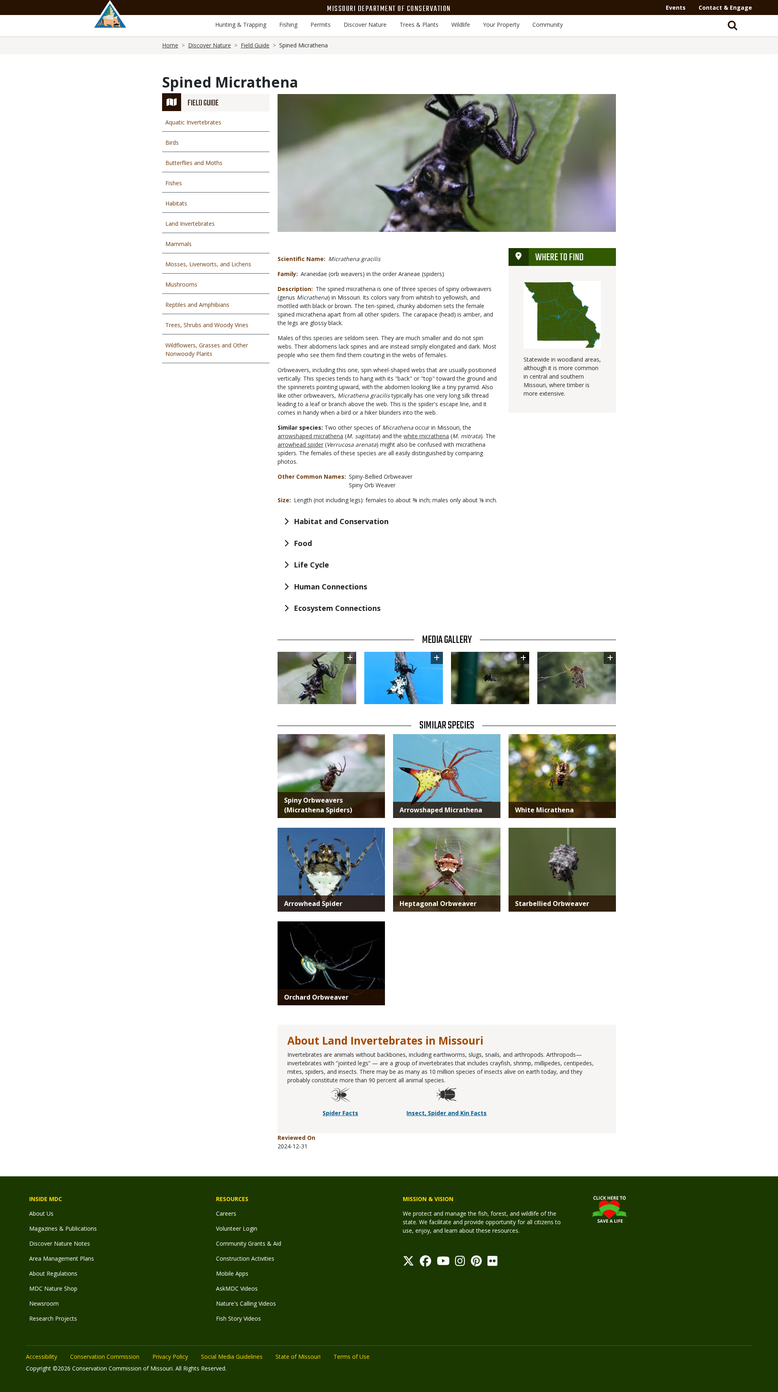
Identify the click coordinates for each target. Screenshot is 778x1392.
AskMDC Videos (237, 1288)
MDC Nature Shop (53, 1288)
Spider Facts (340, 1113)
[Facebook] (425, 1263)
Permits (320, 24)
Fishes (173, 183)
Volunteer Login (236, 1228)
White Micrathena (544, 809)
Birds (172, 142)
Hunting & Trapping (240, 24)
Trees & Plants (419, 24)
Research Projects (53, 1318)
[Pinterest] (476, 1263)
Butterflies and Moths (193, 163)
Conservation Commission (104, 1356)
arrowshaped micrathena (310, 436)
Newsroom (44, 1303)
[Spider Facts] (340, 1096)
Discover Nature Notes (59, 1243)
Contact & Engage (725, 7)
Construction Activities (245, 1258)
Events (676, 7)
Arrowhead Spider (313, 903)
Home (170, 45)
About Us (41, 1213)
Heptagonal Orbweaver (438, 903)
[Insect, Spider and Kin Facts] (446, 1096)
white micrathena (426, 436)
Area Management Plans (61, 1258)
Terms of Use (351, 1356)
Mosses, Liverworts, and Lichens (208, 264)
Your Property (501, 24)
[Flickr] (492, 1263)
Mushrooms (181, 284)
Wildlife (460, 24)
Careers (226, 1213)
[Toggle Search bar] (733, 25)
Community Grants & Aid (248, 1243)
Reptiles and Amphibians (197, 304)
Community (547, 24)
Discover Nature (365, 24)
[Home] (110, 23)
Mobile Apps (232, 1273)
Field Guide (255, 45)
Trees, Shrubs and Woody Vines (206, 325)
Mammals (178, 244)
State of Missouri (298, 1356)
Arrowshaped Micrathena (441, 809)
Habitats (176, 203)
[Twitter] (408, 1263)
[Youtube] (443, 1263)
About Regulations (53, 1273)
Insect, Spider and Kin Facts (446, 1113)
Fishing (288, 24)
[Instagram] (460, 1263)
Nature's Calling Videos (246, 1303)
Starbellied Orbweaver (552, 903)
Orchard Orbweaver (316, 997)
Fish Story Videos (238, 1318)
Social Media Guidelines (232, 1356)
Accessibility (41, 1356)
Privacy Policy (170, 1356)
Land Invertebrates (190, 223)
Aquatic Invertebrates (193, 122)
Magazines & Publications (63, 1228)
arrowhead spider (300, 444)
